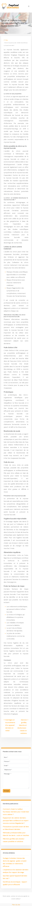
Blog (7, 40)
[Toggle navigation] (29, 6)
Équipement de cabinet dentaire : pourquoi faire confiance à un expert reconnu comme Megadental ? (15, 820)
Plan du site (16, 905)
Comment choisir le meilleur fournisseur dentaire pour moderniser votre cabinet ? (16, 811)
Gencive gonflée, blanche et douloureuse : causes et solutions (22, 726)
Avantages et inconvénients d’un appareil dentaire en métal (10, 725)
